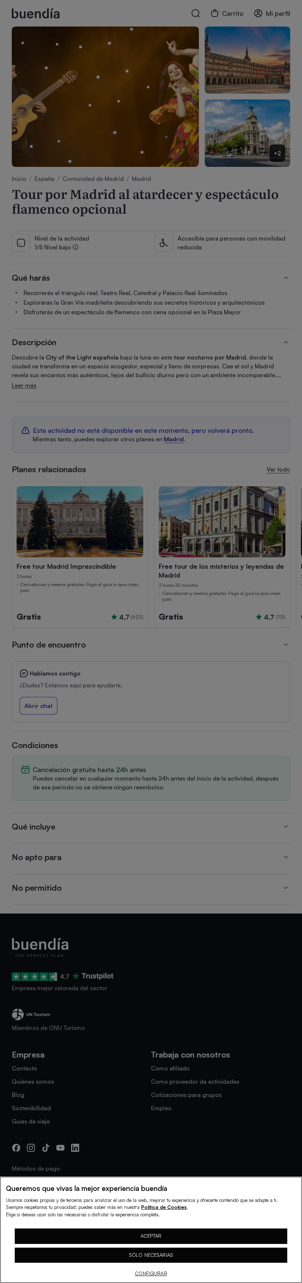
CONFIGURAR (151, 1273)
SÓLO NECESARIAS (151, 1255)
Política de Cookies (164, 1207)
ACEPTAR (151, 1236)
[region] (151, 1230)
